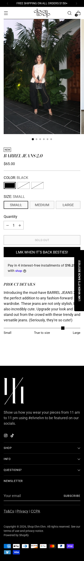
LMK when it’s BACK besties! (42, 252)
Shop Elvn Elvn (36, 526)
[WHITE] (37, 185)
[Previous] (7, 3)
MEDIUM (42, 205)
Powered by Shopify (16, 535)
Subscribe (72, 495)
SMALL (16, 205)
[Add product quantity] (7, 225)
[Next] (76, 3)
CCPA (35, 511)
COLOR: (16, 177)
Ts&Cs (9, 511)
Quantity (10, 216)
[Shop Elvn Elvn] (42, 13)
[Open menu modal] (6, 13)
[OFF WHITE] (24, 185)
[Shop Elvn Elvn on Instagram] (6, 436)
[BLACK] (10, 185)
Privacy (22, 511)
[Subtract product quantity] (19, 225)
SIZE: (14, 196)
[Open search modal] (69, 13)
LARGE (68, 205)
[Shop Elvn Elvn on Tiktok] (12, 436)
